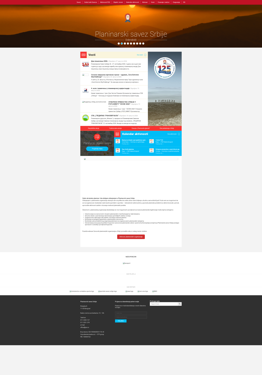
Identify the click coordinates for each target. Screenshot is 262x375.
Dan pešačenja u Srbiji (167, 128)
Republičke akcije (93, 128)
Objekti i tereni (118, 2)
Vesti (152, 2)
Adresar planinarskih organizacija (131, 237)
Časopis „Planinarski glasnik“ (141, 128)
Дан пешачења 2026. (109, 61)
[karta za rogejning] (94, 102)
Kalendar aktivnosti (132, 2)
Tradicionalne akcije (115, 128)
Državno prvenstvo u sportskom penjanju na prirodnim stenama (177, 149)
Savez (79, 2)
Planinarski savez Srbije (131, 20)
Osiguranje (176, 2)
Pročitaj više (125, 144)
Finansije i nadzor (163, 2)
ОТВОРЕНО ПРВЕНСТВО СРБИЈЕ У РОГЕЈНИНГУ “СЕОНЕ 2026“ (124, 104)
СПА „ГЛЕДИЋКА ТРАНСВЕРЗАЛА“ (114, 116)
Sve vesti (140, 55)
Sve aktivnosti (172, 134)
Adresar (145, 2)
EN (184, 2)
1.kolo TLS (159, 140)
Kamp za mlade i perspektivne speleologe (136, 140)
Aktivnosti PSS (105, 2)
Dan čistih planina (128, 149)
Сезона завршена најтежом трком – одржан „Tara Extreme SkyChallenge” (115, 76)
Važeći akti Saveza (90, 2)
